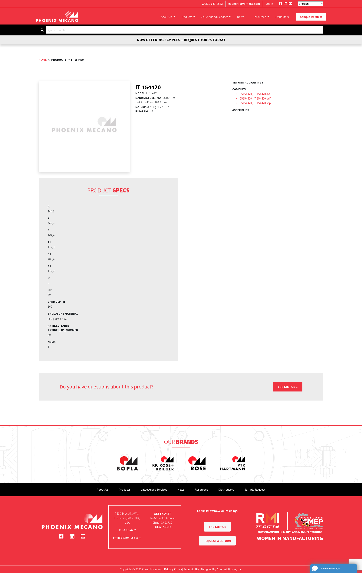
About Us (166, 17)
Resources (259, 17)
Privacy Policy (173, 569)
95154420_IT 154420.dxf (255, 94)
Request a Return (217, 541)
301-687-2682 (214, 3)
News (240, 17)
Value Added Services (214, 17)
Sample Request (311, 17)
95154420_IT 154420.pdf (255, 98)
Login (269, 3)
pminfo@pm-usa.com (246, 3)
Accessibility (191, 569)
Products (186, 17)
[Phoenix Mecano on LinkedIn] (285, 3)
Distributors (282, 17)
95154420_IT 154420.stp (255, 103)
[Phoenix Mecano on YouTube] (290, 3)
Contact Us (287, 387)
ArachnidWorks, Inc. (229, 569)
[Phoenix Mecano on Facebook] (280, 3)
